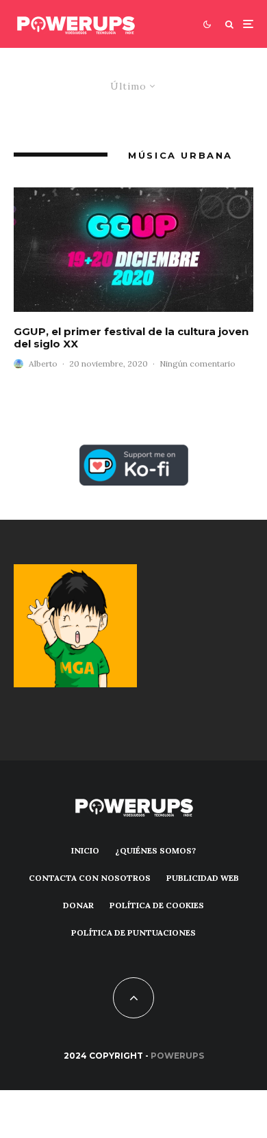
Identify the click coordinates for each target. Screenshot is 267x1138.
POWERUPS (177, 1055)
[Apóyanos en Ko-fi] (133, 452)
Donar (78, 905)
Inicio (85, 850)
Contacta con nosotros (90, 878)
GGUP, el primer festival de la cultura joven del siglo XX (131, 338)
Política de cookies (157, 905)
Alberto (43, 363)
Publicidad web (202, 878)
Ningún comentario (198, 363)
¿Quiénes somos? (155, 850)
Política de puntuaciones (133, 932)
